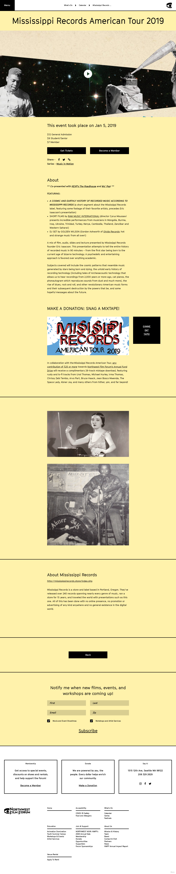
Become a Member (109, 150)
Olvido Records (111, 231)
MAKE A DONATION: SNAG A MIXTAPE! (83, 308)
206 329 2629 (145, 774)
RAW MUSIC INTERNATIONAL (83, 216)
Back (88, 655)
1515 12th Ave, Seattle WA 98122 (145, 770)
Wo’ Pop (106, 186)
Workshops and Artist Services (108, 721)
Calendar (82, 5)
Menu (7, 5)
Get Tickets (66, 150)
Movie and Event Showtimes (64, 721)
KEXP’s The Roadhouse (84, 186)
